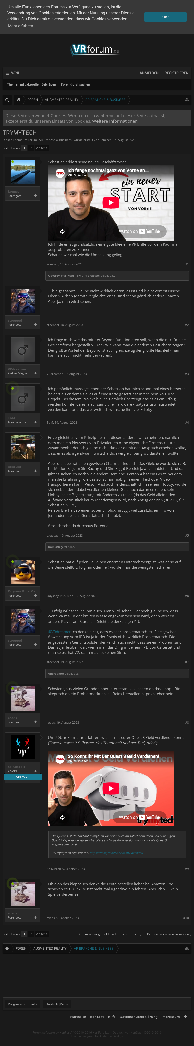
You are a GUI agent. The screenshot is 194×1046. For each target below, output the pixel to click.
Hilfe (112, 1016)
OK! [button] (165, 17)
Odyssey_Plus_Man (61, 275)
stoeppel (15, 320)
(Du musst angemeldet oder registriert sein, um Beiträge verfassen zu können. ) (135, 934)
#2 (187, 325)
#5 (187, 535)
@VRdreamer (59, 631)
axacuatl (94, 275)
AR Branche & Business (55, 140)
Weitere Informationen (115, 121)
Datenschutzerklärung (138, 1016)
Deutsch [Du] (55, 1004)
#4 (187, 422)
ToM (78, 275)
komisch (105, 140)
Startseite (78, 1016)
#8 (187, 722)
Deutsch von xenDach (137, 1032)
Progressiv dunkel (21, 1004)
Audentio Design (111, 1036)
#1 (187, 264)
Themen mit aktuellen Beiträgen (31, 84)
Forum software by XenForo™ (71, 1032)
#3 (187, 374)
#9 (187, 869)
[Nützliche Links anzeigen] (186, 100)
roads (12, 718)
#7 (187, 662)
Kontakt (97, 1016)
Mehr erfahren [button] (20, 26)
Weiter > (42, 148)
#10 (186, 918)
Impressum (170, 1016)
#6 (187, 596)
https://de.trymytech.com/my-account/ (116, 853)
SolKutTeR (16, 767)
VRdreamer (17, 369)
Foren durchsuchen (75, 84)
